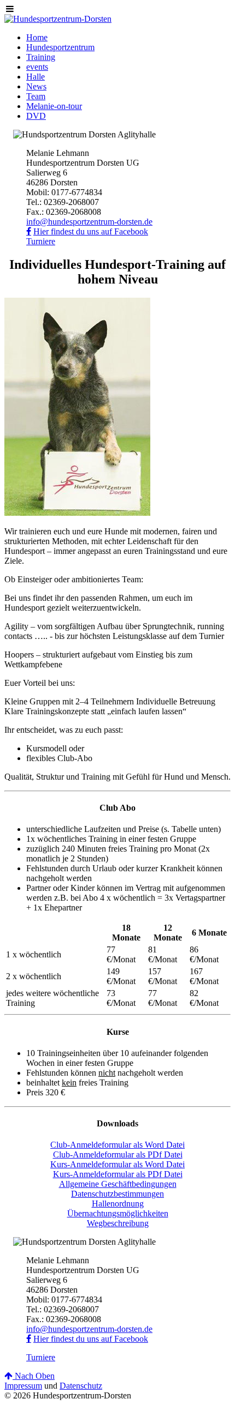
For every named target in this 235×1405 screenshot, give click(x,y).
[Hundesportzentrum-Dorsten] (57, 18)
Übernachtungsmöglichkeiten (117, 1213)
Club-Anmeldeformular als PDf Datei (118, 1154)
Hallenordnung (118, 1203)
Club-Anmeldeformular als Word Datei (117, 1144)
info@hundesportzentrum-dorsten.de (89, 221)
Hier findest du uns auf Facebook (90, 231)
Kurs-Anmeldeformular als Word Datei (117, 1164)
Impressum (23, 1385)
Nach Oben (34, 1375)
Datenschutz (81, 1385)
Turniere (40, 241)
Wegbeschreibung (118, 1223)
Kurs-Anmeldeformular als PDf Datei (118, 1174)
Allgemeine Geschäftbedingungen (118, 1184)
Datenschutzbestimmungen (117, 1193)
